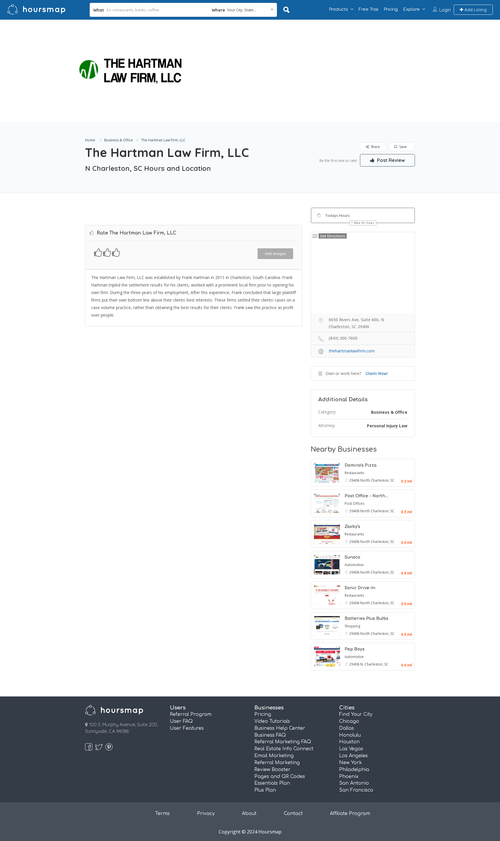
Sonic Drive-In (360, 588)
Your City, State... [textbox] (241, 9)
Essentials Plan (272, 783)
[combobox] (242, 9)
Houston (349, 741)
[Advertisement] (362, 60)
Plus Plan (265, 790)
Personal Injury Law (387, 425)
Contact (293, 813)
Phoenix (349, 776)
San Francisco (356, 790)
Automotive (354, 564)
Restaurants (354, 472)
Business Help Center (279, 728)
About (249, 813)
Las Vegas (351, 748)
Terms (162, 813)
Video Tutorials (272, 721)
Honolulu (350, 735)
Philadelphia (354, 769)
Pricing (391, 9)
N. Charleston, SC (374, 664)
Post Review (390, 160)
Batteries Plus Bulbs (366, 618)
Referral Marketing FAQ (282, 741)
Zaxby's (352, 526)
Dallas (346, 728)
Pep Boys (355, 649)
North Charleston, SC (377, 480)
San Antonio (354, 783)
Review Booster (272, 769)
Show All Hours (364, 222)
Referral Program (191, 714)
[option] (120, 71)
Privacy (206, 813)
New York (350, 762)
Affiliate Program (350, 813)
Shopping (352, 626)
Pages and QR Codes (279, 776)
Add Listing (475, 9)
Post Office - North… (366, 496)
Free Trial (368, 9)
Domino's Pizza (360, 465)
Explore (411, 9)
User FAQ (181, 721)
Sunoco (352, 557)
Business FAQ (270, 735)
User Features (187, 728)
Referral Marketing (277, 762)
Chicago (349, 721)
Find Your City (355, 714)
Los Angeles (353, 755)
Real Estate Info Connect (283, 748)
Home (90, 140)
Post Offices (354, 503)
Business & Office (118, 140)
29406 (354, 480)
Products (338, 9)
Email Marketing (274, 755)
